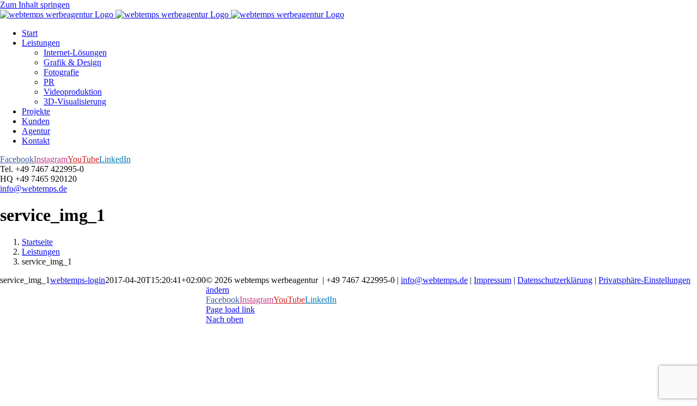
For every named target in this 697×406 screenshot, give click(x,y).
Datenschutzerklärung (554, 280)
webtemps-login (77, 280)
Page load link (230, 309)
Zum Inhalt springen (35, 4)
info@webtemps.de (33, 188)
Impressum (492, 280)
